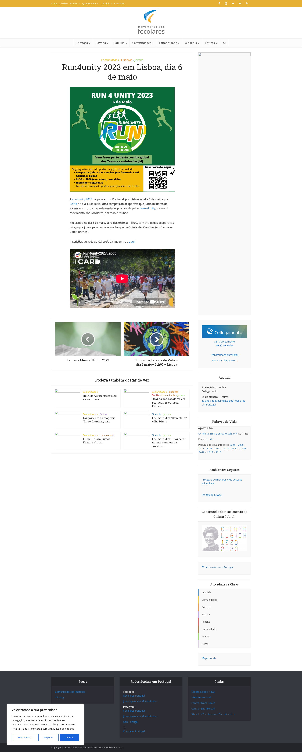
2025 (241, 444)
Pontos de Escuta (212, 494)
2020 (234, 448)
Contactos (119, 3)
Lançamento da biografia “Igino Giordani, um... (99, 419)
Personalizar (24, 737)
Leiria (73, 204)
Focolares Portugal (134, 695)
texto (211, 439)
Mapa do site (209, 658)
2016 (218, 452)
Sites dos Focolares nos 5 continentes (213, 714)
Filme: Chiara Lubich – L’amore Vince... (98, 440)
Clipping (59, 697)
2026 (232, 444)
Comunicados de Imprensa (70, 691)
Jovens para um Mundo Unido (140, 701)
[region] (45, 724)
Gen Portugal (130, 721)
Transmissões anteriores (224, 354)
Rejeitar (48, 737)
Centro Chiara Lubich (203, 703)
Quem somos (89, 3)
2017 (210, 452)
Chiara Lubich (58, 3)
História (74, 3)
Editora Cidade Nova (203, 691)
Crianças (82, 43)
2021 (226, 448)
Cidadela (105, 3)
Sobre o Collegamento (224, 360)
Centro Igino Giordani (203, 708)
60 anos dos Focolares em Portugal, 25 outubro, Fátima (168, 402)
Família (119, 43)
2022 (218, 448)
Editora (210, 43)
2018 (201, 452)
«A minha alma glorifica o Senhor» (217, 433)
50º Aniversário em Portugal (217, 567)
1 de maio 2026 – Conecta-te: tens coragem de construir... (168, 442)
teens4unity (147, 208)
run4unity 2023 (82, 199)
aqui (132, 241)
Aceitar (70, 737)
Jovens (101, 43)
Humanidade (168, 43)
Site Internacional (201, 697)
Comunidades (141, 43)
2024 (201, 448)
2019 (243, 448)
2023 (209, 448)
